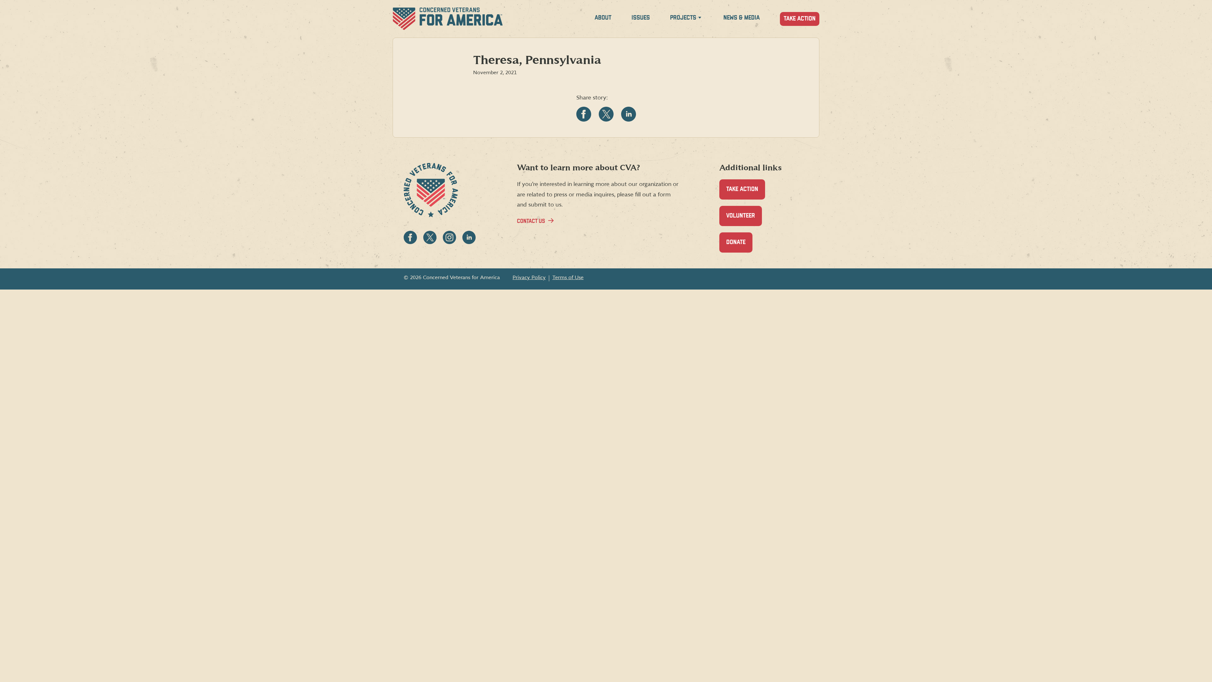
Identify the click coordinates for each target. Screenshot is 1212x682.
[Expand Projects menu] (699, 18)
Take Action (800, 18)
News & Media (741, 18)
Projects (683, 18)
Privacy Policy (529, 277)
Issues (641, 18)
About (603, 18)
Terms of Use (568, 277)
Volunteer (744, 219)
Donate (739, 246)
